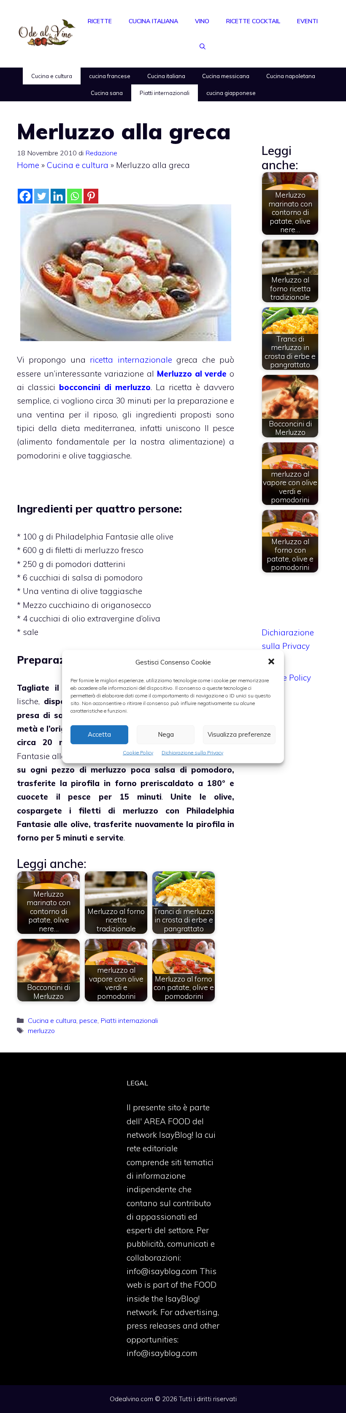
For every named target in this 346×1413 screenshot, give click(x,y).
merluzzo (41, 1030)
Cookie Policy (138, 752)
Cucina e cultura (51, 76)
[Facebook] (25, 196)
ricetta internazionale (131, 360)
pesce (88, 1020)
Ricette (100, 21)
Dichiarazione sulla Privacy (192, 752)
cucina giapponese (231, 92)
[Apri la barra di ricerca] (202, 46)
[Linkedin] (58, 196)
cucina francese (109, 76)
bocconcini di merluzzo (105, 387)
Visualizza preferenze (239, 734)
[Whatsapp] (74, 196)
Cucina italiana (153, 21)
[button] (271, 662)
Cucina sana (107, 92)
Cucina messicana (225, 76)
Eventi (307, 21)
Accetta (99, 734)
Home (28, 165)
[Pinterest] (91, 196)
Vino (202, 21)
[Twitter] (41, 196)
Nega (166, 734)
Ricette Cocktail (253, 21)
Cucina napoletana (290, 76)
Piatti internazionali (164, 92)
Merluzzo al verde (192, 374)
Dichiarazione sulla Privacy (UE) (288, 646)
